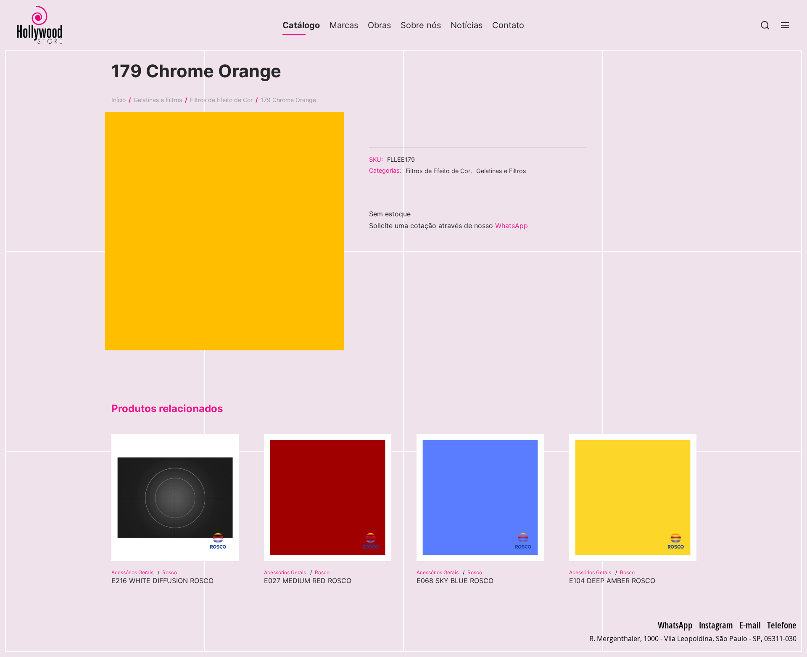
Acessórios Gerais (133, 572)
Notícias (467, 25)
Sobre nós (421, 25)
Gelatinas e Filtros (158, 99)
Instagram (716, 624)
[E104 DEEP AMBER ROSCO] (632, 497)
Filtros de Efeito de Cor (221, 99)
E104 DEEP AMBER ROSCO (612, 580)
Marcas (344, 25)
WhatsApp (511, 225)
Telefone (781, 624)
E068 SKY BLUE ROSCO (455, 580)
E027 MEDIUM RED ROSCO (307, 580)
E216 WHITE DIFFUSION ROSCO (162, 580)
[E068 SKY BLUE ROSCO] (480, 497)
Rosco (169, 572)
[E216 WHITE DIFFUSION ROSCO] (175, 497)
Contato (508, 25)
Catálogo (301, 25)
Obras (379, 25)
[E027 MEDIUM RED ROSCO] (327, 497)
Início (118, 99)
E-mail (750, 624)
